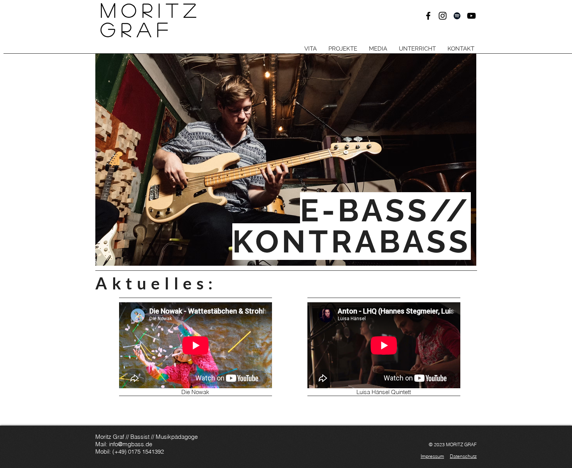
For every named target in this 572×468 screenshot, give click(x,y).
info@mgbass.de (130, 444)
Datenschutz (463, 456)
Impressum (432, 456)
